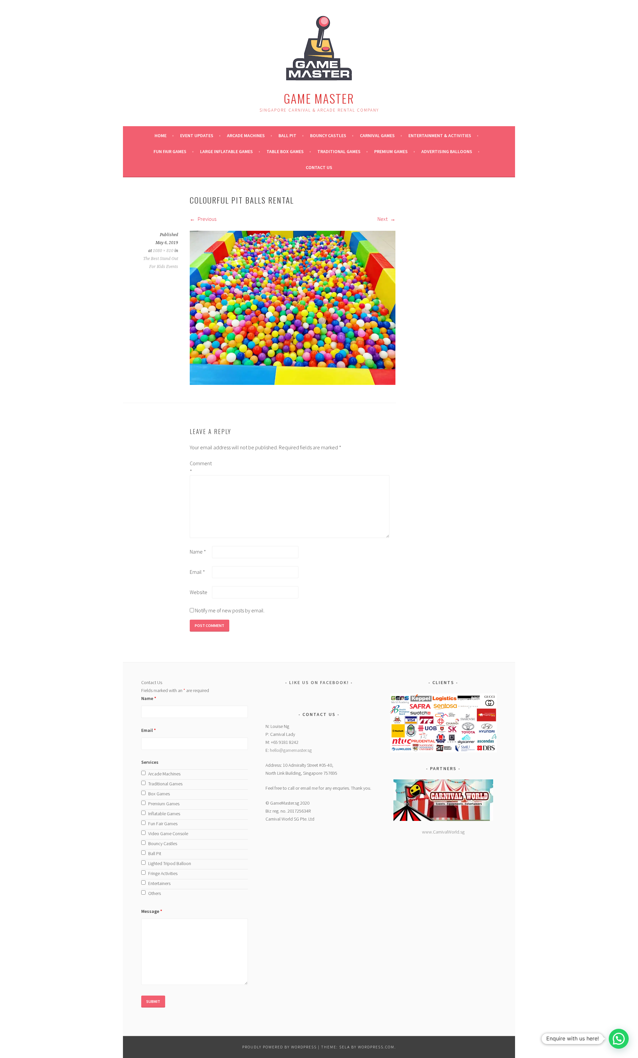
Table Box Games (285, 151)
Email (197, 572)
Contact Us (319, 167)
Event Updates (196, 135)
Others (154, 893)
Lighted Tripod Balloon (169, 863)
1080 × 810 (163, 250)
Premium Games (391, 151)
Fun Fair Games (170, 151)
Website (198, 592)
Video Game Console (168, 834)
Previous (206, 219)
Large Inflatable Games (226, 151)
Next (382, 219)
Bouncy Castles (328, 135)
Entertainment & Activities (439, 135)
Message (151, 911)
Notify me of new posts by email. (230, 610)
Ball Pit (287, 135)
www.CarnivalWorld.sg (443, 832)
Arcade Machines (246, 135)
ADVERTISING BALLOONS (446, 151)
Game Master (319, 98)
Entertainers (159, 883)
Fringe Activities (162, 873)
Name (198, 551)
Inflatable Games (164, 814)
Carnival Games (377, 135)
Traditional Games (339, 151)
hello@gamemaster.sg (291, 750)
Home (160, 135)
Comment (200, 467)
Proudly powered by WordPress (279, 1046)
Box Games (159, 794)
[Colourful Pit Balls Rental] (292, 383)
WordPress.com (376, 1046)
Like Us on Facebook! (319, 682)
